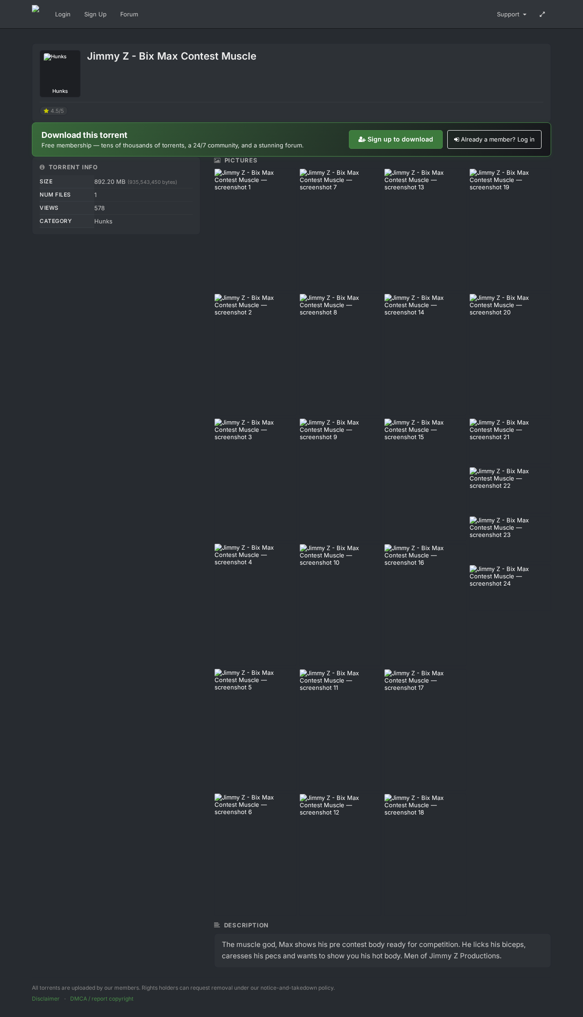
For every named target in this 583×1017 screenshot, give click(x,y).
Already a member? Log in (498, 139)
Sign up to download (400, 139)
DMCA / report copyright (101, 998)
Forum (129, 14)
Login (63, 14)
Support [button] (509, 14)
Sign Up (95, 14)
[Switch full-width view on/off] (542, 14)
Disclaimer (46, 998)
